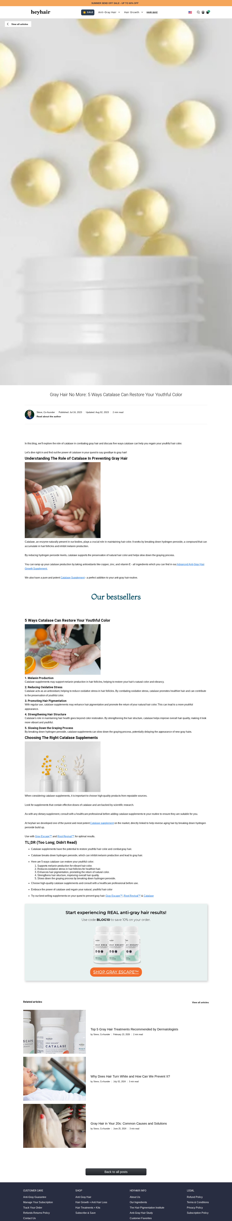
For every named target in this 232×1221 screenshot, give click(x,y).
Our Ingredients (138, 1202)
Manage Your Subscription (38, 1202)
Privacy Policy (195, 1207)
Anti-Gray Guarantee (34, 1197)
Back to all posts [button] (116, 1172)
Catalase (149, 895)
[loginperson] (203, 12)
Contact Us (29, 1218)
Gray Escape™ (43, 836)
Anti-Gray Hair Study (141, 1213)
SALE (90, 12)
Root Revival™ (65, 836)
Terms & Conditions (198, 1202)
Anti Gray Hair (83, 1197)
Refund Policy (195, 1197)
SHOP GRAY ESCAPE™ (116, 972)
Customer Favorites (141, 1218)
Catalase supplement (102, 823)
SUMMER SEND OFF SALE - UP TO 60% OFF (115, 3)
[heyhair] (40, 12)
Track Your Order (32, 1207)
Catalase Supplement (73, 577)
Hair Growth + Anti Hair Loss (91, 1202)
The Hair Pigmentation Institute (147, 1207)
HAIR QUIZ (152, 12)
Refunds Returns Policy (36, 1213)
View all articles (200, 1002)
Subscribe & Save (85, 1213)
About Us (135, 1197)
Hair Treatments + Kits (87, 1207)
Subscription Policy (197, 1213)
